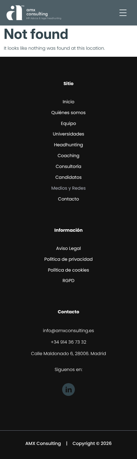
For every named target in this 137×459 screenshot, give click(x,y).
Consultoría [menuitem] (69, 166)
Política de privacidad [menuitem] (68, 259)
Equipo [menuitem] (68, 123)
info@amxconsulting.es (68, 330)
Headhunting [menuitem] (68, 145)
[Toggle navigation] (123, 13)
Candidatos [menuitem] (68, 177)
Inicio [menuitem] (69, 101)
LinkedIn (68, 389)
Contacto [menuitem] (68, 199)
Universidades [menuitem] (68, 134)
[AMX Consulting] (33, 13)
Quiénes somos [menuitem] (68, 112)
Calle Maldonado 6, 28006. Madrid (68, 353)
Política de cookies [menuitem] (68, 270)
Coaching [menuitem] (69, 155)
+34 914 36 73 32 (68, 342)
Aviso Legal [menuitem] (68, 248)
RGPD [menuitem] (68, 280)
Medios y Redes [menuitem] (68, 188)
